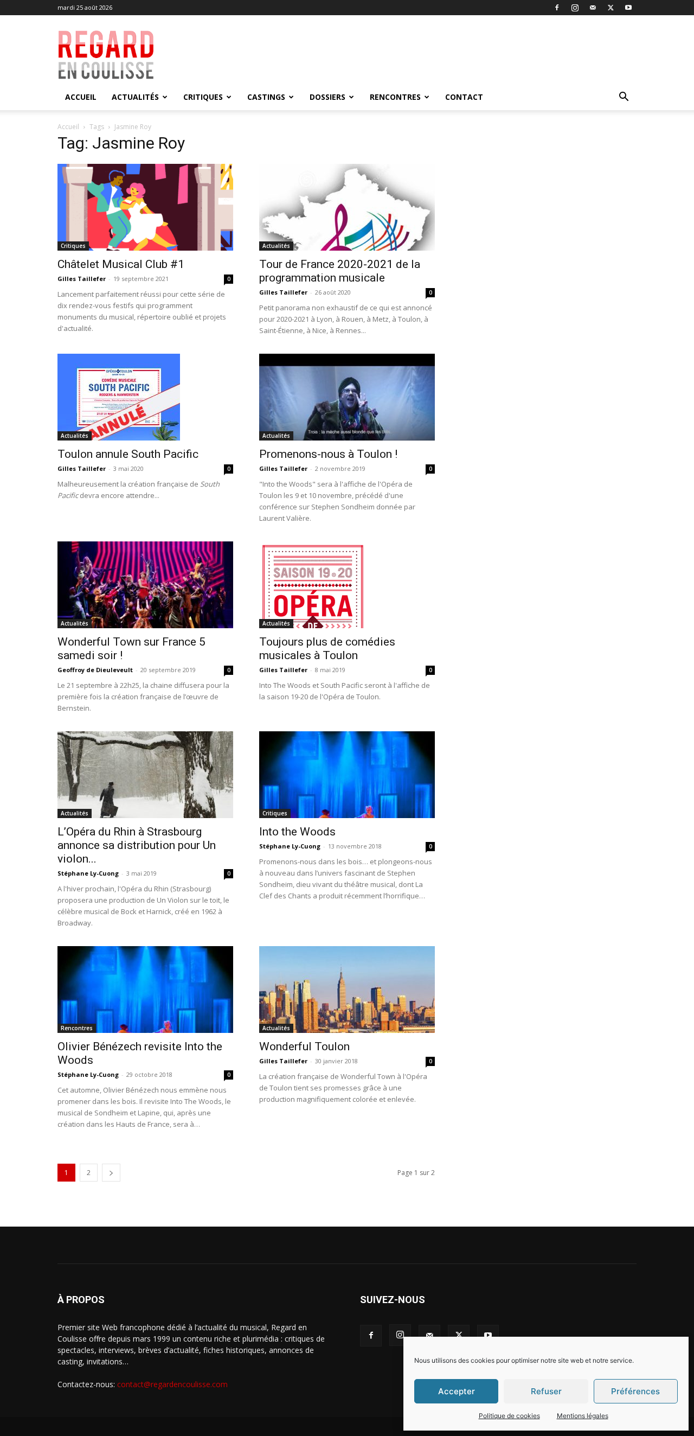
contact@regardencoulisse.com (172, 1384)
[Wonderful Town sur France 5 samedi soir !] (145, 584)
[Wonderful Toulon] (347, 989)
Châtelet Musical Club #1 (120, 264)
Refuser (546, 1391)
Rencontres (395, 97)
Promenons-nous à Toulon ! (328, 454)
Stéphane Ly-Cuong (88, 873)
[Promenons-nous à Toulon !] (347, 397)
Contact (464, 97)
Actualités (135, 97)
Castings (266, 97)
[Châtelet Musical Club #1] (145, 207)
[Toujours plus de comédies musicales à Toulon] (347, 584)
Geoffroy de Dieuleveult (95, 670)
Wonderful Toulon (304, 1046)
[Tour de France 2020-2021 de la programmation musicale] (347, 207)
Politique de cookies (509, 1416)
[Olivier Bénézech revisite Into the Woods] (145, 989)
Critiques (203, 97)
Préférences (635, 1391)
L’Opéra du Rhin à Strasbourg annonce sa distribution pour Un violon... (136, 845)
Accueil (81, 97)
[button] (624, 98)
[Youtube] (628, 7)
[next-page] (111, 1173)
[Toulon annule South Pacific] (145, 397)
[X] (610, 7)
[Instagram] (575, 7)
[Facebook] (557, 7)
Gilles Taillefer (81, 279)
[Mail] (592, 7)
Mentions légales (582, 1416)
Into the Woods (297, 831)
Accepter (456, 1391)
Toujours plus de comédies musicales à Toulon (327, 648)
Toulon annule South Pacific (127, 454)
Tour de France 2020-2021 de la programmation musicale (339, 271)
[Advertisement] (424, 54)
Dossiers (327, 97)
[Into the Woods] (347, 774)
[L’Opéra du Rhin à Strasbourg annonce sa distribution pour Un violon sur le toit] (145, 774)
